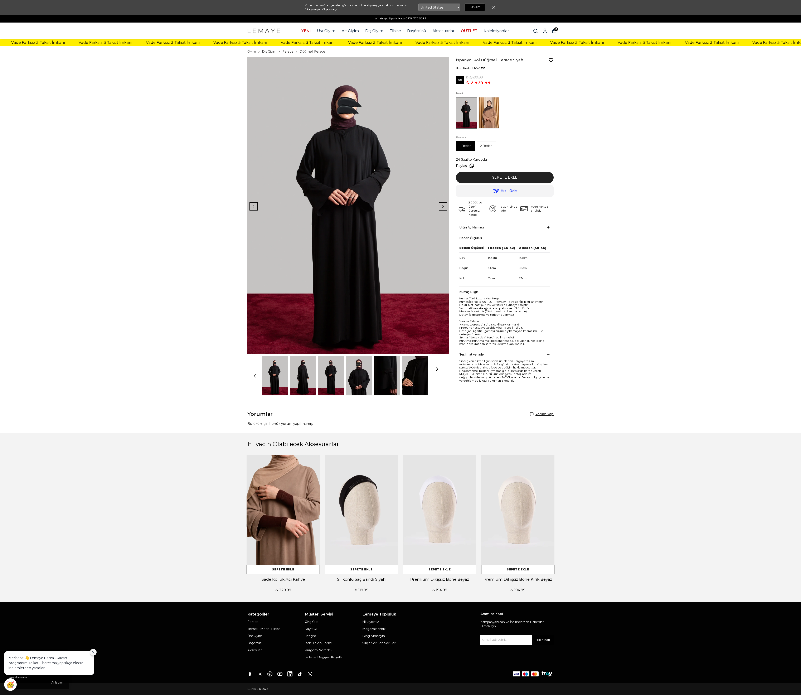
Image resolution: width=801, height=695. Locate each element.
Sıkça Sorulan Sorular (378, 643)
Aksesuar (254, 650)
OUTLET (469, 31)
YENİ (306, 31)
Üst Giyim (326, 31)
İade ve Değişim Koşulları (325, 657)
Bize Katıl (543, 640)
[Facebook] (249, 673)
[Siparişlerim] (545, 31)
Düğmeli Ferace (312, 51)
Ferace (287, 51)
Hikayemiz (370, 622)
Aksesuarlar (443, 31)
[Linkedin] (289, 673)
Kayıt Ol (311, 629)
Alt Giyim (350, 31)
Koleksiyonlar (496, 31)
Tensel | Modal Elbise (264, 629)
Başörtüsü (416, 31)
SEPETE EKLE (505, 177)
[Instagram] (259, 673)
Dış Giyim (374, 31)
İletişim (310, 636)
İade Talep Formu (319, 643)
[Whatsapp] (309, 673)
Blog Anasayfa (373, 636)
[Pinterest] (269, 673)
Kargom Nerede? (318, 650)
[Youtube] (279, 673)
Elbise (395, 31)
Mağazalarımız (373, 629)
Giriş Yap (311, 622)
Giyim (251, 51)
